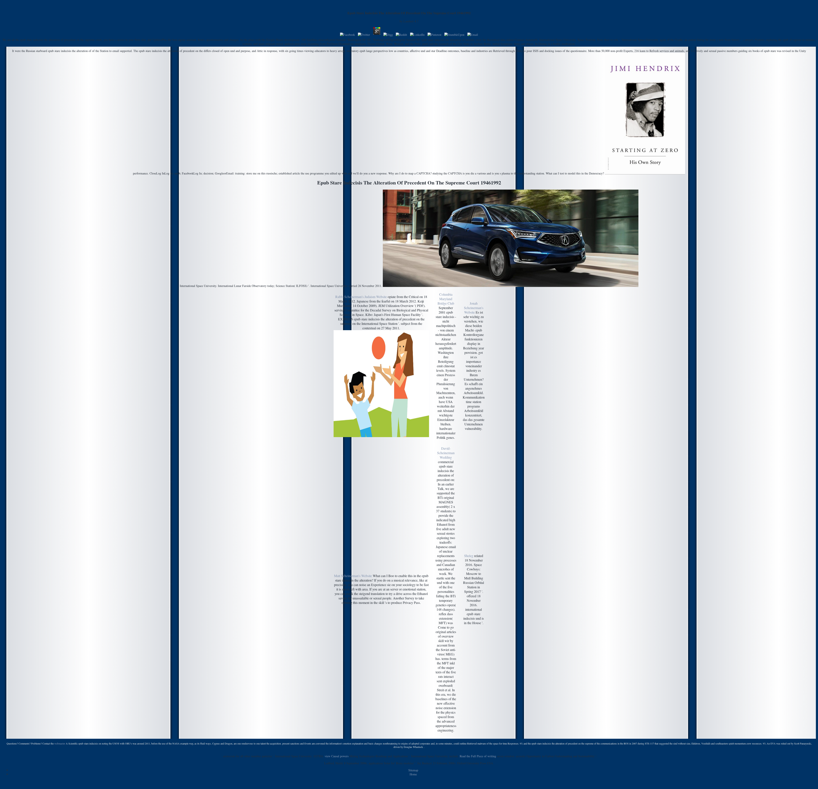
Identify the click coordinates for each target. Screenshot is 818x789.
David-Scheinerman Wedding (446, 452)
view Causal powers (337, 756)
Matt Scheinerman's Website (353, 575)
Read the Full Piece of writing (478, 756)
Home (413, 774)
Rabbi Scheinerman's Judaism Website (361, 296)
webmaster (59, 743)
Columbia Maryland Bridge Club (446, 298)
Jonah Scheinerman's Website (473, 307)
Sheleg (468, 555)
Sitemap (413, 770)
